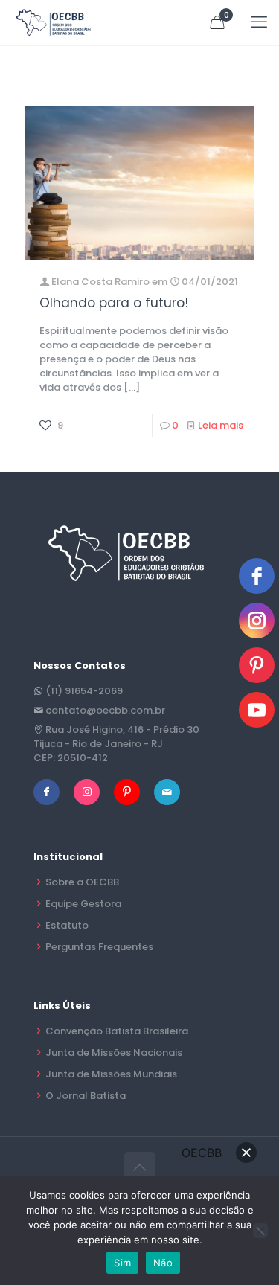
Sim (122, 1263)
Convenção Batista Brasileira (116, 1031)
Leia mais (220, 425)
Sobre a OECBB (82, 882)
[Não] (260, 1230)
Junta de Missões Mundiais (111, 1074)
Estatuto (67, 925)
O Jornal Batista (85, 1096)
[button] (246, 1152)
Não (163, 1263)
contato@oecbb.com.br (105, 710)
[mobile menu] (259, 22)
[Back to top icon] (139, 1167)
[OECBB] (54, 22)
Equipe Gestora (83, 904)
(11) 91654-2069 (84, 691)
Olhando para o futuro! (113, 303)
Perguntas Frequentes (99, 947)
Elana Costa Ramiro (100, 282)
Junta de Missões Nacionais (113, 1052)
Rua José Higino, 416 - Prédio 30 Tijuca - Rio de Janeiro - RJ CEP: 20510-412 (116, 743)
